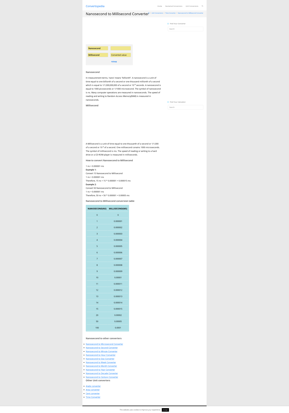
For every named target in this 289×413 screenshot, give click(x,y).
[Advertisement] (123, 33)
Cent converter (93, 393)
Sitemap (144, 411)
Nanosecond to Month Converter (101, 366)
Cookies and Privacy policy (178, 408)
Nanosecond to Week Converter (101, 362)
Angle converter (93, 386)
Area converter (93, 389)
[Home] (148, 13)
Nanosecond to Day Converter (100, 358)
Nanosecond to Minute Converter (101, 351)
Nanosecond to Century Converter (102, 377)
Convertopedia (95, 6)
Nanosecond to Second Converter (102, 347)
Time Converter (93, 397)
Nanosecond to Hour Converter (100, 355)
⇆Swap (114, 61)
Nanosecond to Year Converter (100, 369)
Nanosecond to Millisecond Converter (190, 13)
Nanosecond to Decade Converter (102, 373)
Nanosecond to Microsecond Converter (104, 344)
